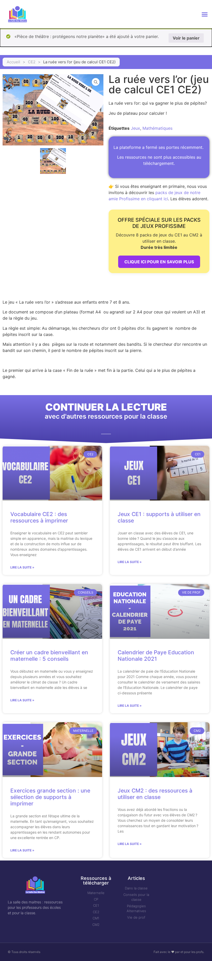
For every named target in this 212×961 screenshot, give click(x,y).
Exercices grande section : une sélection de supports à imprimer (50, 797)
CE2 (31, 61)
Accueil (13, 61)
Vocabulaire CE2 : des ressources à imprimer (39, 517)
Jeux (135, 128)
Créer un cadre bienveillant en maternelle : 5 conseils (49, 655)
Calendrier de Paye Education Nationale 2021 (156, 655)
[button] (204, 14)
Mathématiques (157, 128)
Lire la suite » (22, 567)
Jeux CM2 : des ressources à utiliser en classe (155, 793)
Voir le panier (186, 38)
